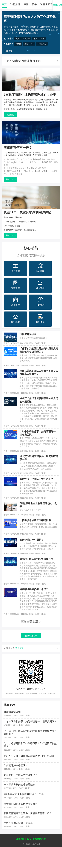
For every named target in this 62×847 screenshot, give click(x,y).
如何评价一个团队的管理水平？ (36, 479)
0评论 (31, 343)
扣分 (42, 39)
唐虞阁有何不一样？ (18, 147)
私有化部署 (46, 4)
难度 (35, 39)
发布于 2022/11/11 (11, 365)
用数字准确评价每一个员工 (34, 589)
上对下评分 (29, 44)
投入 (17, 39)
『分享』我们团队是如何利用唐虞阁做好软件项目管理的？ (39, 350)
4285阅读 (24, 393)
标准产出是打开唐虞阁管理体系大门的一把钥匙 (39, 400)
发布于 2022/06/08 (11, 553)
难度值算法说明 (28, 334)
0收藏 (43, 343)
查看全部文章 (29, 621)
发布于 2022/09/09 (11, 393)
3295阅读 (24, 426)
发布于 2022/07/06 (11, 498)
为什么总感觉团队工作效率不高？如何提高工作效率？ (39, 372)
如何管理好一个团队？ (32, 539)
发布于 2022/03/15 (11, 614)
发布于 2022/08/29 (11, 451)
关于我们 (26, 844)
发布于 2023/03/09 (11, 343)
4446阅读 (24, 553)
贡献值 (18, 44)
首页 (4, 4)
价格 (34, 4)
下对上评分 (41, 44)
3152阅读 (24, 534)
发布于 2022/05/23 (11, 584)
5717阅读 (24, 451)
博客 (25, 4)
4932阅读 (24, 614)
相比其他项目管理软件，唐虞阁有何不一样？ (39, 458)
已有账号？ (14, 648)
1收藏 (43, 534)
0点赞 (37, 343)
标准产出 (26, 39)
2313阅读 (24, 473)
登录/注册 (57, 5)
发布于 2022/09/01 (11, 426)
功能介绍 (15, 4)
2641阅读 (24, 343)
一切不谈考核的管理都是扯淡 (22, 61)
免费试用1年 (31, 635)
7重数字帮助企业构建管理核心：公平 (30, 94)
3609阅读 (24, 584)
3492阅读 (24, 515)
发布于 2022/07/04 (11, 515)
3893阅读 (24, 498)
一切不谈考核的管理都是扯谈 (35, 520)
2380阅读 (24, 365)
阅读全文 (8, 51)
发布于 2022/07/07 (11, 473)
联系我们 (36, 844)
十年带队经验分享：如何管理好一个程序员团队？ (39, 433)
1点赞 (37, 451)
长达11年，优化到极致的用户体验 (27, 212)
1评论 (31, 534)
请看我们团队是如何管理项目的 (36, 559)
